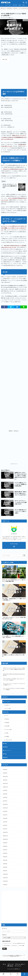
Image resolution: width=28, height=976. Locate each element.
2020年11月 (5, 835)
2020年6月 (5, 853)
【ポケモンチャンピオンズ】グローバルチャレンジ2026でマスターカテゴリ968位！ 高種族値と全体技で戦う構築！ (14, 669)
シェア (10, 975)
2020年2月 (5, 867)
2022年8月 (5, 793)
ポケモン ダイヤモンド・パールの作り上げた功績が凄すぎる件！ (10, 186)
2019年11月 (5, 877)
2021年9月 (5, 811)
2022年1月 (5, 800)
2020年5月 (5, 856)
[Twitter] (11, 306)
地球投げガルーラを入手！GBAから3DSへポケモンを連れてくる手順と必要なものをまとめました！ (20, 476)
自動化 (23, 5)
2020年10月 (5, 839)
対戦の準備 (15, 5)
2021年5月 (5, 821)
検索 (4, 948)
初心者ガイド (8, 705)
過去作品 (15, 8)
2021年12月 (5, 804)
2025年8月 (5, 773)
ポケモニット (17, 968)
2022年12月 (5, 783)
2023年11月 (5, 776)
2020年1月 (5, 870)
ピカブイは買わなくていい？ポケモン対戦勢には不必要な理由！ (20, 484)
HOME (3, 8)
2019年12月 (5, 874)
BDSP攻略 (7, 726)
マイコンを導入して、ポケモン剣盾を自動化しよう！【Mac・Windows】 (13, 637)
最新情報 (5, 746)
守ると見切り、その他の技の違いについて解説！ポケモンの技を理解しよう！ (14, 599)
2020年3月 (5, 863)
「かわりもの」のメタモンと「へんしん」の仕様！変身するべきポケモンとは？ (14, 618)
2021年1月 (5, 828)
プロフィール (10, 964)
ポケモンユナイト (7, 750)
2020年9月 (5, 842)
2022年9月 (5, 790)
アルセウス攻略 (8, 729)
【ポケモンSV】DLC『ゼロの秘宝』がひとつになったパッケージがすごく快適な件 (13, 679)
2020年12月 (5, 832)
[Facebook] (4, 306)
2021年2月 (5, 825)
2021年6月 (5, 818)
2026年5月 (5, 769)
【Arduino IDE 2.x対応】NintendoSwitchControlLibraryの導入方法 (14, 674)
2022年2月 (5, 797)
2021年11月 (5, 807)
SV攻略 (6, 733)
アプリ (6, 715)
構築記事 (5, 757)
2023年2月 (5, 780)
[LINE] (23, 306)
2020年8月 (5, 846)
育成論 (19, 5)
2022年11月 (5, 786)
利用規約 (11, 956)
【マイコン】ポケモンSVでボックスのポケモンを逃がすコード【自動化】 (14, 689)
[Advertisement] (14, 74)
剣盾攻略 (7, 722)
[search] (24, 555)
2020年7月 (5, 849)
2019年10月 (5, 881)
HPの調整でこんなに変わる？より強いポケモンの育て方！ (13, 655)
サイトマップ (18, 965)
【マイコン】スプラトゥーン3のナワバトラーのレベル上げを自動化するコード (14, 684)
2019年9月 (5, 884)
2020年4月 (5, 860)
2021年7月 (5, 814)
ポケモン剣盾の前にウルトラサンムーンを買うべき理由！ (20, 511)
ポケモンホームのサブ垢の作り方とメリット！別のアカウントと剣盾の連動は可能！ (14, 580)
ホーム (2, 5)
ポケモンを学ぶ (8, 5)
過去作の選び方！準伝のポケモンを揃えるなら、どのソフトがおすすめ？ (20, 493)
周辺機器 (7, 736)
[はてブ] (17, 306)
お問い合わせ (10, 965)
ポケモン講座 (23, 585)
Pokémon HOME (22, 566)
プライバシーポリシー (20, 964)
